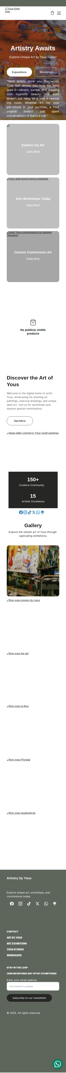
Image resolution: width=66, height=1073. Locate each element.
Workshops (47, 72)
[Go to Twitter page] (34, 512)
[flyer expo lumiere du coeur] (33, 624)
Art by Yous (14, 937)
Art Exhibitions (17, 943)
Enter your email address (22, 980)
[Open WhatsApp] (58, 1064)
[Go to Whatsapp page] (38, 512)
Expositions (19, 72)
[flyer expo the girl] (33, 677)
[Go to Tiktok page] (30, 512)
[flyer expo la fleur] (33, 730)
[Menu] (59, 13)
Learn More (33, 151)
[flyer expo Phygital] (33, 783)
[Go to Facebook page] (21, 512)
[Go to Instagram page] (25, 512)
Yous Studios (15, 949)
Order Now (33, 258)
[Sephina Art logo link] (33, 920)
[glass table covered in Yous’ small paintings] (33, 456)
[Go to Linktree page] (42, 512)
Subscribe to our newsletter (29, 997)
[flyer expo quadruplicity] (33, 837)
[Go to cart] (52, 13)
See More (19, 420)
